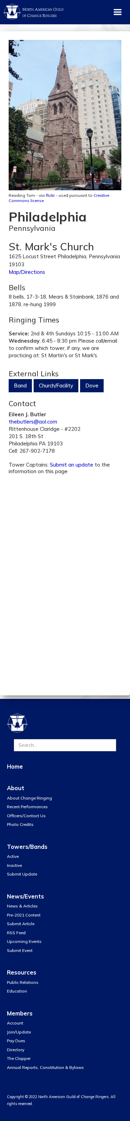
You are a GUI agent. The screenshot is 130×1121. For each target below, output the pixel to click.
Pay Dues (16, 1040)
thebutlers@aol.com (33, 421)
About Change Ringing (29, 798)
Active (13, 856)
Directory (15, 1049)
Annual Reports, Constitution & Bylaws (45, 1067)
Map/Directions (27, 272)
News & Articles (22, 906)
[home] (10, 10)
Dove (91, 385)
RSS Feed (16, 932)
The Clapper (19, 1058)
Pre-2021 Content (24, 915)
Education (17, 991)
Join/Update (19, 1032)
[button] (117, 12)
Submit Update (22, 874)
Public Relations (22, 982)
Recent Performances (27, 806)
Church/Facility (56, 385)
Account (15, 1023)
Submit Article (20, 923)
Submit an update (71, 464)
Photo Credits (20, 824)
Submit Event (20, 950)
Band (20, 385)
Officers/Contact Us (26, 815)
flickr (50, 195)
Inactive (14, 865)
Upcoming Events (24, 941)
